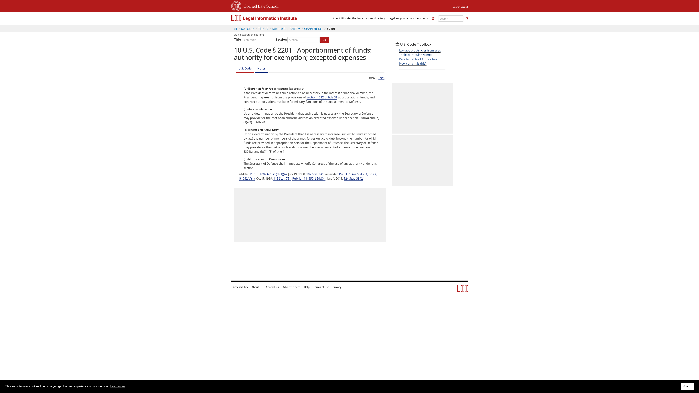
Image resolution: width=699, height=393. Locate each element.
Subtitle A (278, 29)
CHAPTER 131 (313, 29)
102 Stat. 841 (315, 174)
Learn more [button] (117, 386)
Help (307, 287)
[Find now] (466, 18)
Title (237, 39)
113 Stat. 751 (282, 178)
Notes (261, 68)
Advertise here (291, 287)
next (381, 78)
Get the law (354, 18)
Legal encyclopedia (400, 18)
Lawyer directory (375, 18)
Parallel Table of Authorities (418, 59)
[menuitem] (338, 18)
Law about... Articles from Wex (420, 50)
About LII (338, 18)
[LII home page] (462, 290)
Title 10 (263, 29)
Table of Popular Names (415, 55)
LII (235, 29)
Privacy (337, 287)
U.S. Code (247, 29)
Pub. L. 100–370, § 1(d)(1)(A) (268, 174)
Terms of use (321, 287)
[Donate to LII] (433, 18)
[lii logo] (272, 18)
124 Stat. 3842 (353, 178)
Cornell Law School (260, 5)
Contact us (272, 287)
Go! (325, 39)
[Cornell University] (236, 5)
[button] (467, 18)
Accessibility (240, 287)
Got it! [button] (687, 386)
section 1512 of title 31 (322, 97)
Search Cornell (460, 6)
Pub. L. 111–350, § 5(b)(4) (308, 178)
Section (281, 39)
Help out (420, 18)
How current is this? (412, 63)
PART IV (295, 29)
